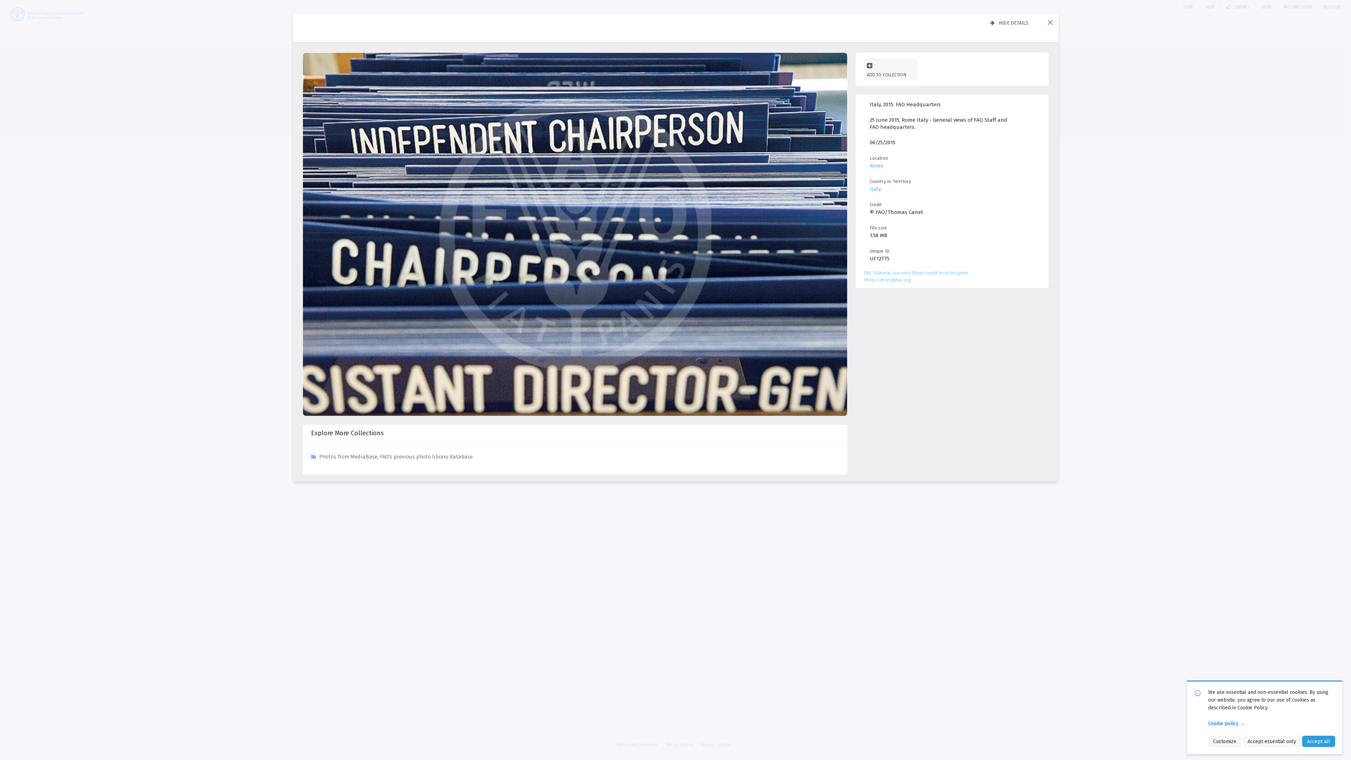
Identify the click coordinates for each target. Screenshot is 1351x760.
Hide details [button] (1014, 23)
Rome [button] (876, 166)
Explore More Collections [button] (347, 433)
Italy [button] (875, 189)
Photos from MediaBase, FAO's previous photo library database (396, 457)
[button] (1050, 22)
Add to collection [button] (886, 74)
